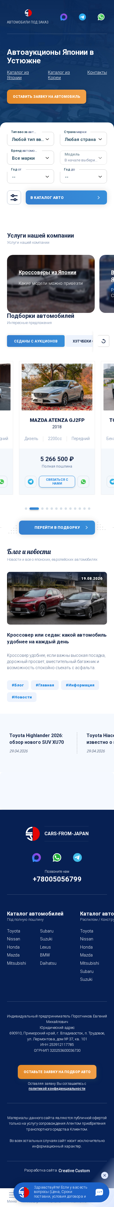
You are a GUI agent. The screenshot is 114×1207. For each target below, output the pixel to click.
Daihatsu (48, 963)
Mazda (13, 955)
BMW (45, 955)
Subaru (46, 931)
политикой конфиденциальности (57, 1089)
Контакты (97, 72)
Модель (81, 157)
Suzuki (46, 939)
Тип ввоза (26, 132)
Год (16, 169)
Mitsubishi (16, 963)
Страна (75, 132)
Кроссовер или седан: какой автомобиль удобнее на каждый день (57, 638)
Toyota (13, 931)
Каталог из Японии (18, 75)
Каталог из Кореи (59, 75)
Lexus (45, 947)
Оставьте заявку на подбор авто (57, 1072)
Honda (13, 947)
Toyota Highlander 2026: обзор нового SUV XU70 (36, 739)
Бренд (26, 151)
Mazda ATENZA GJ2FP (57, 423)
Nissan (13, 939)
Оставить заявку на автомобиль (46, 97)
